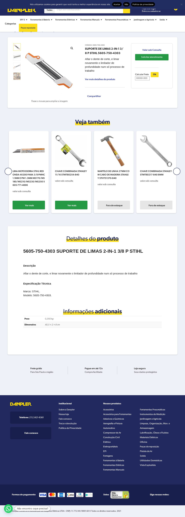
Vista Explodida (148, 465)
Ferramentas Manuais (90, 19)
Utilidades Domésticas (151, 460)
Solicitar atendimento (151, 57)
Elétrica (107, 442)
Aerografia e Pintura (112, 424)
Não (126, 4)
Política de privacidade (143, 4)
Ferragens (108, 456)
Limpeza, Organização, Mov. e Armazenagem (155, 426)
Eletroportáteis (110, 447)
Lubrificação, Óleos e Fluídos (154, 433)
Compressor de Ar (112, 433)
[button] (71, 48)
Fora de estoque (114, 205)
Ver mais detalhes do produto (100, 79)
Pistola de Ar (146, 451)
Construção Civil (111, 437)
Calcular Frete (142, 74)
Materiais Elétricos (149, 437)
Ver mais (29, 205)
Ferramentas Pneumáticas (116, 19)
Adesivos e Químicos (113, 419)
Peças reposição (28, 28)
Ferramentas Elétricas (65, 19)
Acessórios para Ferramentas (117, 414)
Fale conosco (65, 419)
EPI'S (22, 19)
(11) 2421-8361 (31, 417)
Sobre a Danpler (67, 410)
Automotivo (109, 428)
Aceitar (117, 4)
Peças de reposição (149, 447)
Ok (154, 74)
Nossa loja (64, 414)
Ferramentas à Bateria (40, 19)
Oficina (143, 442)
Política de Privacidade (70, 428)
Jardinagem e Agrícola (144, 19)
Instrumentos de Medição (152, 414)
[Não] (181, 4)
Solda (162, 19)
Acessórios (108, 410)
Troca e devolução (68, 424)
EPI (104, 451)
